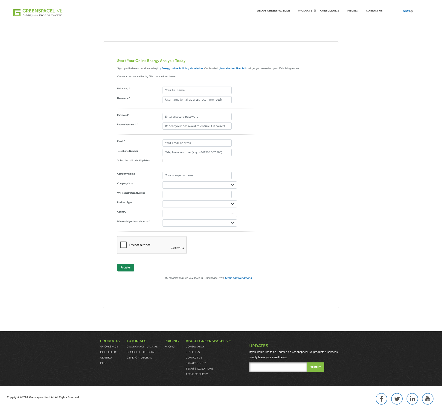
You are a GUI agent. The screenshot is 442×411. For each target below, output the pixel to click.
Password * (123, 115)
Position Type (124, 202)
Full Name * (123, 88)
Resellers (193, 352)
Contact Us (374, 10)
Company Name (126, 173)
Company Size (125, 183)
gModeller (108, 352)
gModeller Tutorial (141, 352)
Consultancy (329, 10)
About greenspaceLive (273, 10)
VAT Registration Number (131, 192)
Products (305, 10)
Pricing (352, 10)
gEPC (103, 363)
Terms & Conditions (199, 368)
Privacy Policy (196, 363)
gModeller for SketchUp (233, 68)
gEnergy (106, 357)
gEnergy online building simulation (181, 68)
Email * (121, 141)
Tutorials (136, 341)
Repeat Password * (127, 124)
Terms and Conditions (238, 278)
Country (121, 211)
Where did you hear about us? (133, 221)
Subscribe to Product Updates (133, 160)
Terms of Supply (197, 374)
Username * (123, 98)
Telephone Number (127, 150)
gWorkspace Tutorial (142, 346)
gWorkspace (109, 346)
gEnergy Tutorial (139, 357)
